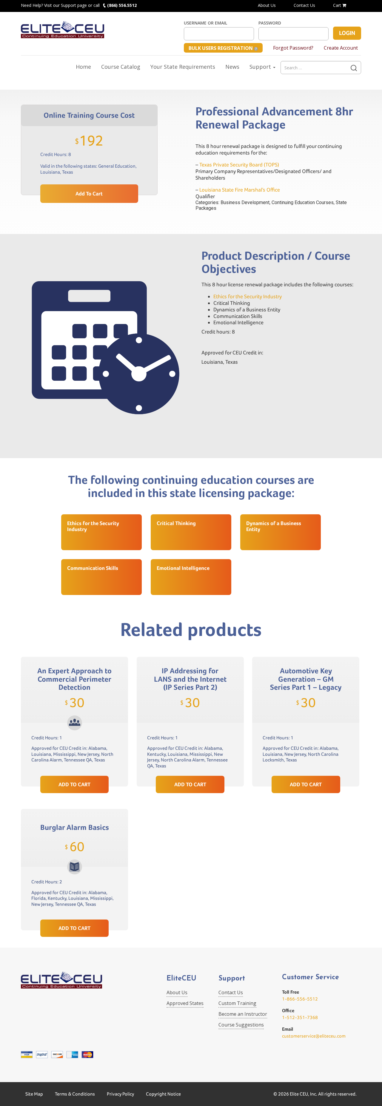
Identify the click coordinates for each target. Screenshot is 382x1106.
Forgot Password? (293, 48)
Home (83, 66)
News (232, 66)
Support (260, 66)
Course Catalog (120, 66)
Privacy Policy (120, 1094)
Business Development (245, 202)
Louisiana (50, 172)
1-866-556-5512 (300, 999)
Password (269, 23)
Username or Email (205, 23)
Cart (337, 5)
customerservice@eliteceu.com (314, 1036)
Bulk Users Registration (221, 48)
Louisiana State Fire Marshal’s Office (239, 189)
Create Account (341, 48)
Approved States (185, 1003)
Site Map (34, 1094)
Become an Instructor (242, 1014)
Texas (67, 172)
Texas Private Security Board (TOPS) (239, 164)
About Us (267, 5)
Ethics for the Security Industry (247, 296)
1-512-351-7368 (300, 1017)
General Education (116, 166)
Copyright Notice (163, 1094)
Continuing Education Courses (303, 202)
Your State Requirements (182, 66)
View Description (74, 761)
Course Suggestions (241, 1024)
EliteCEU (181, 978)
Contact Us (304, 5)
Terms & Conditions (75, 1094)
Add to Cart (89, 193)
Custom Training (237, 1003)
